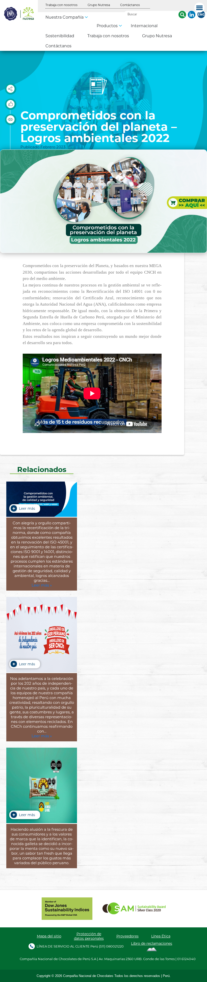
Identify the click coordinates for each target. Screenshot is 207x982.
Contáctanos (130, 5)
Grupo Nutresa (99, 5)
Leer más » (42, 585)
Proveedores (127, 936)
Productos (107, 25)
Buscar (182, 14)
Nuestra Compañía (64, 17)
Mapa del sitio (49, 936)
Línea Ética (160, 936)
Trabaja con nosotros (61, 5)
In (191, 14)
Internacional (144, 25)
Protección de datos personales (89, 936)
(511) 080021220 (111, 946)
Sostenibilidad (59, 35)
